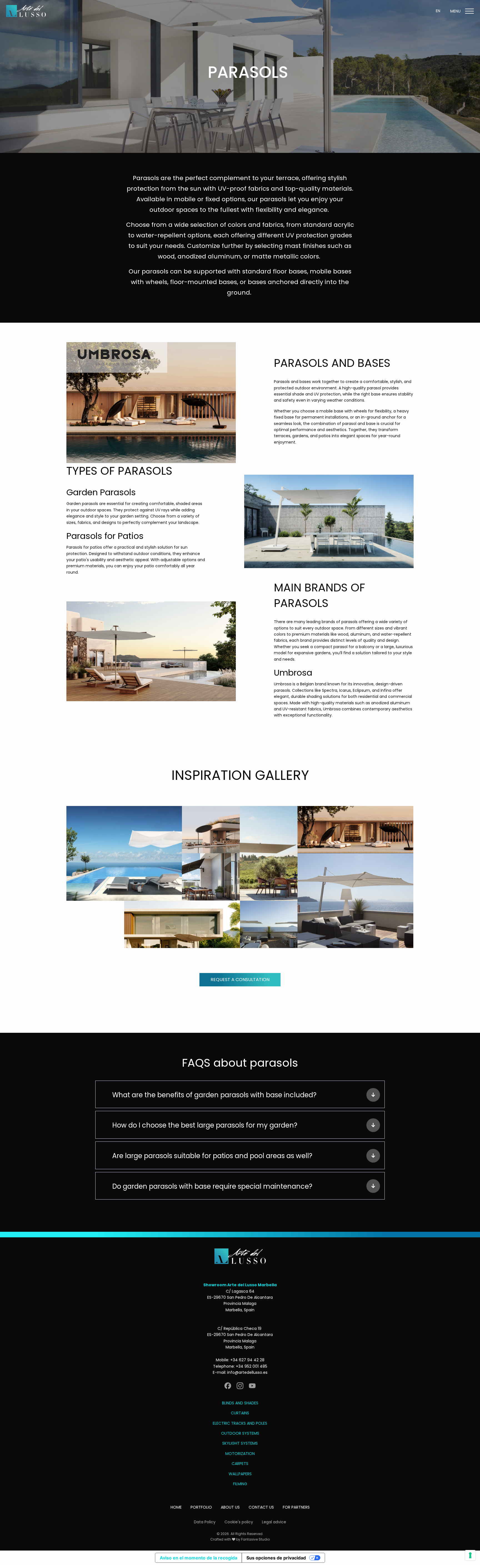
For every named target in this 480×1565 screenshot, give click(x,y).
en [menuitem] (438, 11)
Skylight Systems (240, 1443)
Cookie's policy (238, 1522)
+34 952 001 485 (251, 1366)
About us (230, 1507)
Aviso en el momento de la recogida (198, 1558)
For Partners (296, 1507)
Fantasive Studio (255, 1539)
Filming (240, 1484)
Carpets (240, 1463)
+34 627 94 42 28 (247, 1360)
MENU (455, 11)
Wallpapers (240, 1474)
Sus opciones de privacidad (276, 1558)
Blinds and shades (240, 1403)
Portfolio (201, 1507)
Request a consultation (240, 979)
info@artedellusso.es (247, 1372)
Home (176, 1507)
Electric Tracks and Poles (240, 1423)
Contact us (261, 1507)
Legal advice (274, 1522)
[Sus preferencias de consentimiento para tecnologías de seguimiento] (470, 1555)
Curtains (240, 1413)
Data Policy (205, 1522)
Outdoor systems (240, 1433)
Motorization (240, 1453)
